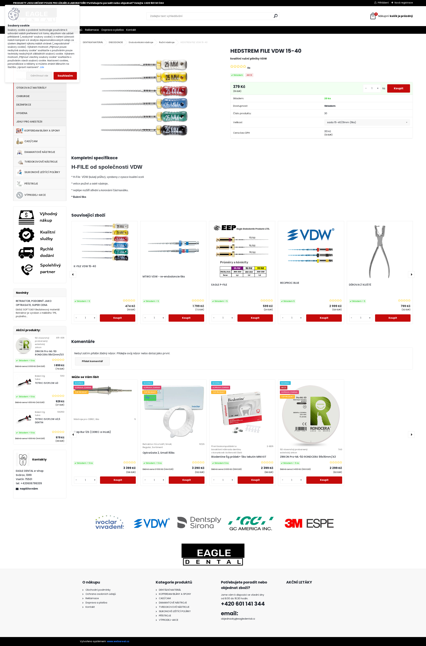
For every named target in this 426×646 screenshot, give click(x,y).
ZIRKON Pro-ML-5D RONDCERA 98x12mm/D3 (49, 353)
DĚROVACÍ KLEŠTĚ (360, 284)
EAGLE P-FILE (219, 284)
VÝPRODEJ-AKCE (35, 195)
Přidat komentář (92, 361)
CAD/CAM (30, 141)
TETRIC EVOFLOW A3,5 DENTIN (47, 421)
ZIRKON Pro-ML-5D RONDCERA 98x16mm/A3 (308, 456)
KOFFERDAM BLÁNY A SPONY (42, 130)
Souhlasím (65, 76)
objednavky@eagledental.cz (238, 618)
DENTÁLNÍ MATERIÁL (93, 42)
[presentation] (73, 274)
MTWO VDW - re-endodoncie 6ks (164, 276)
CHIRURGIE (23, 96)
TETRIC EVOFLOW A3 (46, 383)
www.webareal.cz (118, 641)
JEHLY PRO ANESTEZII (29, 121)
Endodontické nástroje (141, 42)
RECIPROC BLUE (289, 283)
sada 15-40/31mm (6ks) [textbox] (341, 122)
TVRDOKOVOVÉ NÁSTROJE (41, 161)
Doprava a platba (113, 30)
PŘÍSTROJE (31, 183)
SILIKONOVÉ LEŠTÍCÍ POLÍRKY (42, 172)
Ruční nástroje (167, 42)
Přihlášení (383, 2)
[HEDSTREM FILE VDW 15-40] (146, 97)
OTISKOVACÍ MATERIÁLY (31, 87)
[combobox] (367, 122)
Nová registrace (404, 2)
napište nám (29, 489)
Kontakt (131, 30)
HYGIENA (21, 113)
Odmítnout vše (39, 75)
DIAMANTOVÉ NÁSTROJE (39, 152)
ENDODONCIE (116, 42)
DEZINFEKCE (23, 104)
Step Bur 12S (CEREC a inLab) (92, 432)
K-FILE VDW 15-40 (85, 266)
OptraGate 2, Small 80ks (159, 452)
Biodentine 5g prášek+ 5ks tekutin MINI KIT (238, 456)
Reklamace (92, 30)
